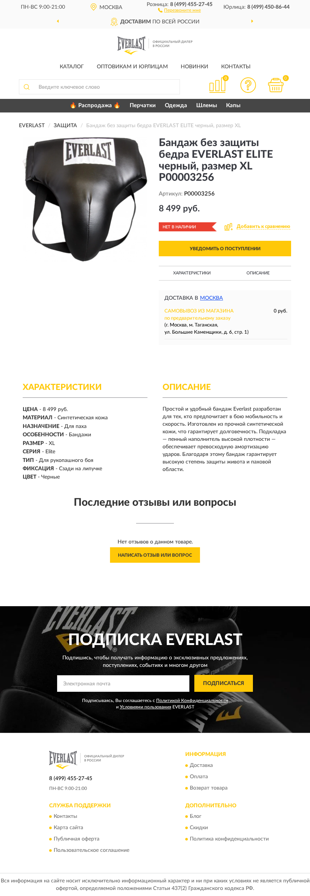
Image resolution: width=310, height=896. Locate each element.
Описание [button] (258, 273)
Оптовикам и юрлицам (132, 66)
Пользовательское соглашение (91, 850)
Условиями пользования (145, 707)
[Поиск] (26, 86)
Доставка (201, 765)
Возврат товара (209, 788)
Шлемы (206, 105)
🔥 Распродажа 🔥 (95, 105)
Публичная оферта (76, 839)
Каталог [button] (72, 66)
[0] (276, 85)
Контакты (236, 66)
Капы (233, 105)
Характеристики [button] (192, 273)
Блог (196, 816)
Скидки (199, 828)
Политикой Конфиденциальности (192, 700)
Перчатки (143, 105)
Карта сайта (68, 828)
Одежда (176, 105)
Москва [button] (211, 298)
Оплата (199, 776)
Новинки (194, 66)
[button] (179, 10)
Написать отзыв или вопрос (155, 555)
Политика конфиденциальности (229, 839)
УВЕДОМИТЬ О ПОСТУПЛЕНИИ (225, 248)
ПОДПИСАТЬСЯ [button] (223, 683)
